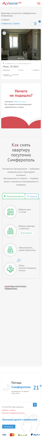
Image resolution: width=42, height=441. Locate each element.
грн (10, 75)
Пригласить (8, 426)
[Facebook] (35, 405)
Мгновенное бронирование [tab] (13, 196)
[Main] (11, 3)
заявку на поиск (19, 101)
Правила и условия (8, 410)
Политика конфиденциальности (13, 413)
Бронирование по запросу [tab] (32, 196)
